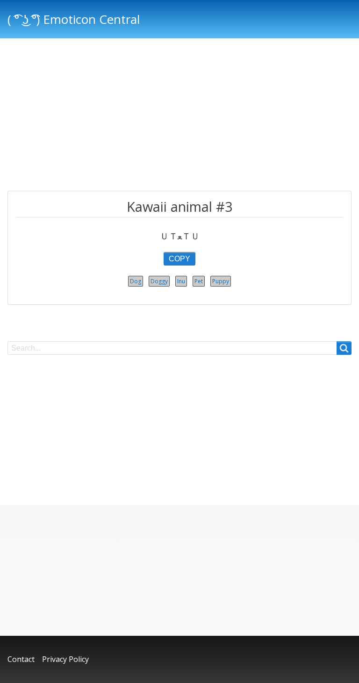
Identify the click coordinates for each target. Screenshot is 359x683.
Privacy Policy (65, 659)
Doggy (159, 281)
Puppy (220, 281)
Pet (198, 281)
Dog (135, 281)
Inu (181, 281)
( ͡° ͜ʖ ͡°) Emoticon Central (73, 19)
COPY (179, 259)
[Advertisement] (179, 115)
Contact (21, 659)
